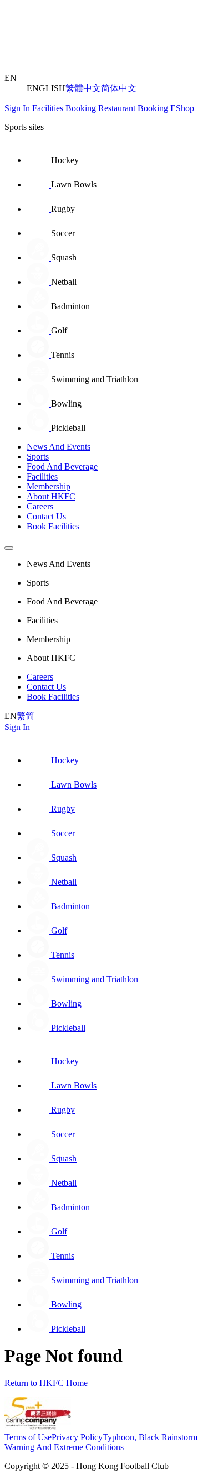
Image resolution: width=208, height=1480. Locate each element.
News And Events (58, 446)
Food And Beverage (62, 466)
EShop (182, 108)
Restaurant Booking (133, 108)
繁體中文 (83, 88)
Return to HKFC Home (46, 1383)
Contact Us (46, 516)
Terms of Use (28, 1437)
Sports (38, 456)
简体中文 (118, 88)
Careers (40, 506)
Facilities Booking (64, 108)
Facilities (42, 476)
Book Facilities (53, 526)
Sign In (17, 108)
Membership (48, 486)
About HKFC (51, 496)
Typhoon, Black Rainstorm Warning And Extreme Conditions (100, 1442)
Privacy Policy (77, 1437)
